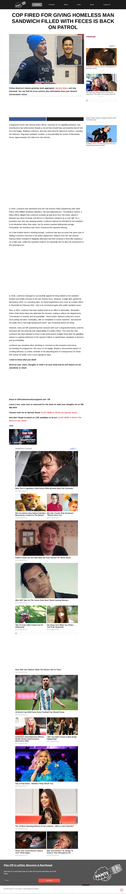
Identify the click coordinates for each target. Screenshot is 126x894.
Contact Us (106, 4)
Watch (66, 4)
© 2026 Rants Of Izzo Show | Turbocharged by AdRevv (21, 889)
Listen (79, 4)
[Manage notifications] (121, 889)
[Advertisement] (46, 154)
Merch (92, 4)
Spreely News (61, 88)
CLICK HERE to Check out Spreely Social (59, 413)
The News (51, 4)
